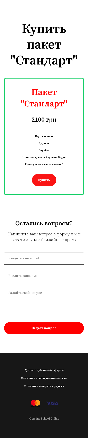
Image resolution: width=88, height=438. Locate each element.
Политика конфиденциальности (44, 378)
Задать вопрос (44, 328)
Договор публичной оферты (44, 370)
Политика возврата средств (44, 386)
